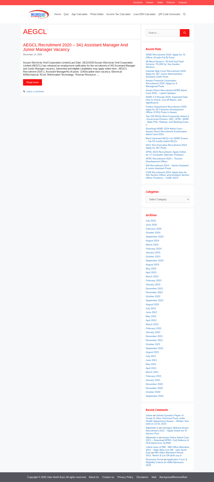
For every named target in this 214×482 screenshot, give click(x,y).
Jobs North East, (56, 477)
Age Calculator (80, 14)
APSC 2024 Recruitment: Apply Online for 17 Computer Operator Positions (166, 153)
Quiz (66, 14)
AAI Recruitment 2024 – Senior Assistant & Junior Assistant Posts (167, 167)
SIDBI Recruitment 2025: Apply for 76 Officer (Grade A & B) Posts (165, 56)
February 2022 (154, 328)
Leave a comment (35, 91)
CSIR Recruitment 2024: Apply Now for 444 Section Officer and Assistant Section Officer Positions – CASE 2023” (167, 175)
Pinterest (171, 2)
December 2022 (154, 288)
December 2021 (154, 336)
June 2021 (151, 360)
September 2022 (155, 300)
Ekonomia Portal (154, 459)
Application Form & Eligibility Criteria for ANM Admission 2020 (166, 462)
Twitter (160, 2)
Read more (32, 82)
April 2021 (151, 368)
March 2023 (152, 276)
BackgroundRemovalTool (173, 477)
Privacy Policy (125, 477)
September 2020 (155, 396)
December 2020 (154, 384)
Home (57, 14)
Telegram (182, 2)
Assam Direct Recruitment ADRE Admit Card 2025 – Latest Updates (166, 91)
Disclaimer (142, 477)
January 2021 (153, 380)
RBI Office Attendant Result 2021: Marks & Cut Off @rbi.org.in (164, 454)
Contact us (108, 477)
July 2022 (151, 308)
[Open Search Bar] (184, 14)
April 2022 (151, 320)
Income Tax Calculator (118, 14)
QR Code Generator (169, 14)
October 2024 (153, 232)
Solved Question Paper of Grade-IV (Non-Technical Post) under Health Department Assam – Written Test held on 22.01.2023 (167, 419)
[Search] (184, 33)
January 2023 (153, 284)
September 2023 (155, 260)
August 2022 (152, 304)
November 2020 (154, 388)
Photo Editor (97, 14)
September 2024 (155, 236)
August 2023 (152, 264)
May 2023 (151, 268)
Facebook (137, 2)
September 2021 (155, 348)
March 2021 (152, 372)
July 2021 (151, 356)
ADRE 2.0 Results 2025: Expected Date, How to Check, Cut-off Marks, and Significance (167, 100)
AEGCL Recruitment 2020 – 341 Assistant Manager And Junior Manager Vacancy (75, 47)
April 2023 (151, 272)
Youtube (149, 2)
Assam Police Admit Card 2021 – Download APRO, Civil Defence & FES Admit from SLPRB (167, 440)
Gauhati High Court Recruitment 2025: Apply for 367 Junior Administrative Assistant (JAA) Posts (166, 74)
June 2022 (151, 312)
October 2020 (153, 392)
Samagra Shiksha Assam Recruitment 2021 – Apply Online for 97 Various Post (167, 430)
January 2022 (153, 332)
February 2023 (154, 280)
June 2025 (151, 224)
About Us (94, 477)
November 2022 (154, 292)
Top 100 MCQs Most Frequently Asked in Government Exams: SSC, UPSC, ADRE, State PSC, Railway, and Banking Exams (167, 120)
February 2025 (154, 228)
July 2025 (151, 220)
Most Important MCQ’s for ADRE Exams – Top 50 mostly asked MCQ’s (167, 139)
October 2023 (153, 256)
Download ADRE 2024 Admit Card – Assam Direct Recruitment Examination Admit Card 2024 (166, 131)
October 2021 (153, 344)
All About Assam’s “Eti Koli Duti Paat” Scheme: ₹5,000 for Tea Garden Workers (165, 64)
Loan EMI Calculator (144, 14)
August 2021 (152, 352)
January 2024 (153, 252)
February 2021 (154, 376)
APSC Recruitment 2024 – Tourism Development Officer (164, 160)
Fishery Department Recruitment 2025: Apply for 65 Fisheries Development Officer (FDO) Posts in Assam (166, 109)
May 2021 (151, 364)
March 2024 (152, 244)
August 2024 (152, 240)
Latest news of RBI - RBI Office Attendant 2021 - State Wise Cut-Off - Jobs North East (167, 450)
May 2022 (151, 316)
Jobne (149, 415)
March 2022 (152, 324)
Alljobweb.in (152, 427)
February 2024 (154, 248)
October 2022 (153, 296)
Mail (154, 477)
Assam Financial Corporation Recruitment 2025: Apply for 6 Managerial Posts (161, 83)
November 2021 (154, 340)
